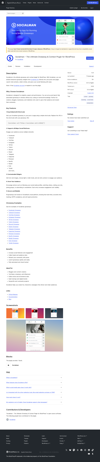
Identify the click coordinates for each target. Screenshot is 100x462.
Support (91, 66)
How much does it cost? (13, 397)
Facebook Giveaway (15, 210)
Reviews (17, 66)
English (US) (91, 93)
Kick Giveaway (13, 241)
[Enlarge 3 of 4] (61, 310)
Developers (45, 441)
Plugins (26, 441)
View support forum (73, 134)
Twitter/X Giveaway (14, 212)
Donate (62, 441)
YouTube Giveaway (14, 215)
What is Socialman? (11, 377)
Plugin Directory (10, 8)
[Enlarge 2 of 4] (41, 310)
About (7, 436)
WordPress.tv (46, 443)
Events (61, 438)
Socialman (20, 59)
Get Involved (63, 436)
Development (38, 66)
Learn (43, 436)
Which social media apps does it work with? (18, 387)
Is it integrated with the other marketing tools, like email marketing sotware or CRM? (30, 392)
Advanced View (72, 107)
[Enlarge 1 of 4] (22, 310)
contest (85, 96)
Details (10, 66)
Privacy (8, 443)
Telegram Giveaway (14, 229)
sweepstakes (90, 103)
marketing (83, 99)
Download (90, 58)
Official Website (13, 294)
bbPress (80, 441)
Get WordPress (92, 2)
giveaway (91, 96)
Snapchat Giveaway (14, 231)
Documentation (13, 297)
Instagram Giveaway (14, 217)
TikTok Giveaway (14, 219)
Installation (27, 66)
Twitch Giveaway (14, 222)
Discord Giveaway (14, 224)
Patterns (26, 443)
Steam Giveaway (13, 226)
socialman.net (35, 79)
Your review (71, 121)
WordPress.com (82, 436)
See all (92, 121)
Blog (10, 299)
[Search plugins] (22, 13)
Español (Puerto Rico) (26, 452)
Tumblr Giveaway (14, 243)
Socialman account (19, 85)
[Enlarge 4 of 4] (61, 321)
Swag (62, 443)
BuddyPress (81, 443)
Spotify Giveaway (14, 236)
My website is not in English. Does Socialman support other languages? (26, 402)
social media (90, 99)
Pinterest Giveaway (14, 233)
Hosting (8, 441)
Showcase (26, 436)
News (7, 438)
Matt (79, 438)
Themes (26, 438)
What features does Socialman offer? (17, 382)
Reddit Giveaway (14, 238)
